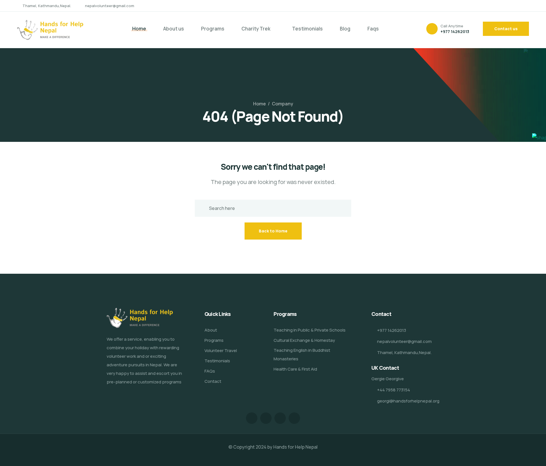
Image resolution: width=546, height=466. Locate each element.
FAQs (209, 371)
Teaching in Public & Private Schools (310, 330)
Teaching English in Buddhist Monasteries (302, 354)
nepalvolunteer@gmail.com (109, 5)
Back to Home (273, 231)
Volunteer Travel (220, 350)
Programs (212, 28)
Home (139, 28)
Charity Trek (255, 28)
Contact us (506, 28)
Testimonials (307, 28)
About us (173, 28)
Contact (212, 381)
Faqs (373, 28)
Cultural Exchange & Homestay (304, 340)
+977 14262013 (454, 31)
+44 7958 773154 (393, 390)
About (210, 330)
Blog (345, 28)
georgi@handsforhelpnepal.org (408, 401)
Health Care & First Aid (295, 369)
